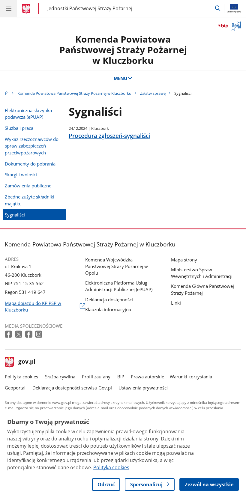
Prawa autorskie (147, 377)
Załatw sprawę (153, 93)
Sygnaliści (15, 215)
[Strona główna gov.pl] (27, 9)
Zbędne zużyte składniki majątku (29, 200)
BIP (120, 377)
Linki (176, 303)
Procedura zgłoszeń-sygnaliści (109, 135)
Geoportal (15, 388)
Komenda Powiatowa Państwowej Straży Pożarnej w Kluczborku (123, 50)
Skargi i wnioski (21, 174)
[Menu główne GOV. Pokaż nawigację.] (8, 8)
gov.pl (26, 362)
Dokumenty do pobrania (30, 164)
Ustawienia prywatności (143, 388)
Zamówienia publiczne (28, 186)
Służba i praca (19, 128)
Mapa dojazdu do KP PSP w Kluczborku (33, 306)
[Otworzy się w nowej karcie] (9, 334)
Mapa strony (184, 260)
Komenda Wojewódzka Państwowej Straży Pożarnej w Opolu (116, 266)
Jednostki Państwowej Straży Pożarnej (89, 8)
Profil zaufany (96, 377)
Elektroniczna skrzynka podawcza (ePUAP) (28, 113)
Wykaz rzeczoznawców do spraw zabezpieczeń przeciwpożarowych (31, 145)
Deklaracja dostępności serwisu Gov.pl (72, 388)
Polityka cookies (21, 377)
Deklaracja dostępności (109, 300)
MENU (120, 78)
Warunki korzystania (191, 377)
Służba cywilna (60, 377)
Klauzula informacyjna (108, 309)
